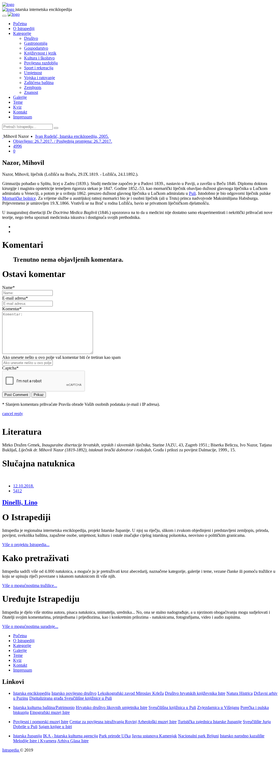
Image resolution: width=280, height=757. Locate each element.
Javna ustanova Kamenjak (154, 736)
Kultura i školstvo (39, 58)
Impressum (22, 117)
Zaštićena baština (39, 82)
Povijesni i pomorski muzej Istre (40, 721)
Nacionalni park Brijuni (198, 736)
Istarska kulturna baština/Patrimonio (44, 707)
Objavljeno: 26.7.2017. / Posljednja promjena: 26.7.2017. (62, 141)
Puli (192, 193)
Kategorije (22, 33)
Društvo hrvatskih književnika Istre (195, 693)
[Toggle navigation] (4, 16)
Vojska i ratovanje (39, 77)
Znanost (31, 92)
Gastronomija (35, 43)
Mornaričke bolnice (19, 198)
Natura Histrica (239, 693)
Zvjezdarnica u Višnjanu (218, 707)
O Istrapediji (23, 28)
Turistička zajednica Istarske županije (210, 721)
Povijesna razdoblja (41, 63)
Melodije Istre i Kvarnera (34, 740)
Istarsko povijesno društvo (74, 693)
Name (8, 287)
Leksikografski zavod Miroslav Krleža (131, 693)
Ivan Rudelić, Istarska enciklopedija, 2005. (72, 136)
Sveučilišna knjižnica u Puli (172, 707)
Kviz (17, 107)
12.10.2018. (23, 486)
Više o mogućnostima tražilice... (29, 585)
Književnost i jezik (40, 53)
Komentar (12, 308)
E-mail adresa (15, 298)
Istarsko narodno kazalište (242, 736)
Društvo (31, 38)
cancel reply (12, 413)
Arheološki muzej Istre (157, 721)
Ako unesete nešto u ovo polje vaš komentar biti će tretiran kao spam (61, 357)
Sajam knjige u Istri (55, 726)
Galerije (20, 97)
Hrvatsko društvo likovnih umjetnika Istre (111, 707)
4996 (17, 146)
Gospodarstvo (36, 48)
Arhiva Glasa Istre (73, 740)
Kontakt (20, 112)
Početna (20, 23)
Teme (18, 102)
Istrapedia (11, 750)
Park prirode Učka (115, 736)
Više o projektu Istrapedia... (25, 544)
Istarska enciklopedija (31, 693)
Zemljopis (32, 87)
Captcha (10, 368)
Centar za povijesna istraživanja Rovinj (103, 721)
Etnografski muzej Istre (50, 712)
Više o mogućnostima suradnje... (30, 626)
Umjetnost (33, 72)
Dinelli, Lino (19, 502)
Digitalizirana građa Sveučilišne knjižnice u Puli (70, 698)
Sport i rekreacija (38, 67)
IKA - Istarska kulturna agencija (70, 736)
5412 (17, 490)
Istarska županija (27, 736)
